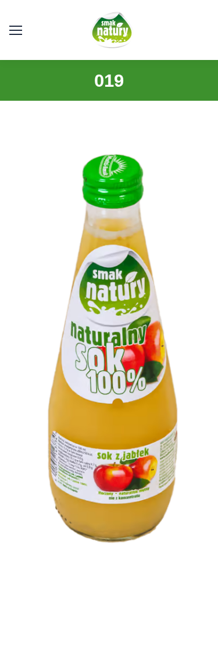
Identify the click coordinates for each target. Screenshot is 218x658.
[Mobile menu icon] (16, 30)
